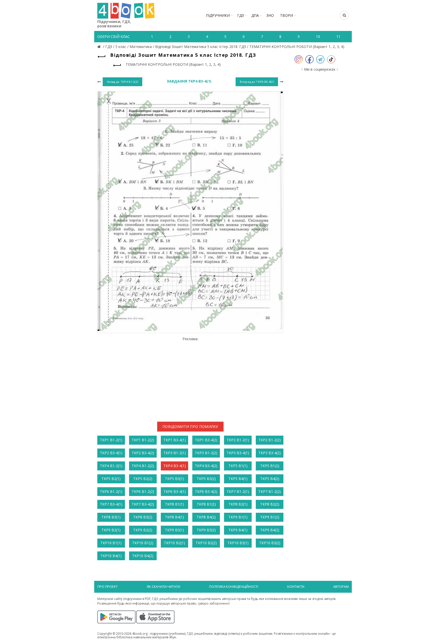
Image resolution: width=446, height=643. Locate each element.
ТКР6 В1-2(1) (111, 491)
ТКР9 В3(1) (174, 529)
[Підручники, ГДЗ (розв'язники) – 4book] (99, 46)
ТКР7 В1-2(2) (269, 491)
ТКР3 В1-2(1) (174, 452)
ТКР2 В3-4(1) (111, 452)
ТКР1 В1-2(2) (143, 439)
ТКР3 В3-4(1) (238, 452)
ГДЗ (240, 15)
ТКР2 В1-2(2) (269, 439)
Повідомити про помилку (190, 426)
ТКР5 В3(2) (206, 478)
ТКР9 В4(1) (238, 529)
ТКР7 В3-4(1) (111, 504)
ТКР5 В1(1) (238, 465)
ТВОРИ (286, 15)
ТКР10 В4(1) (111, 555)
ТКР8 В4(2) (206, 517)
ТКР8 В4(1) (174, 517)
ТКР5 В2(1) (111, 478)
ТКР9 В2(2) (142, 529)
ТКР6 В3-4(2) (206, 491)
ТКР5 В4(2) (269, 478)
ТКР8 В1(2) (206, 504)
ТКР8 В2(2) (269, 504)
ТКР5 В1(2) (269, 465)
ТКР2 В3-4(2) (143, 452)
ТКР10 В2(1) (174, 542)
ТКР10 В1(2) (142, 542)
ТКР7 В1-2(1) (238, 491)
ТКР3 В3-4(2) (269, 452)
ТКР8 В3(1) (111, 517)
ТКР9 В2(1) (111, 529)
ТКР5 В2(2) (142, 478)
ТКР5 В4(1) (238, 478)
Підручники (218, 15)
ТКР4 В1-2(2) (143, 465)
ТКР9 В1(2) (269, 517)
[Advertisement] (190, 377)
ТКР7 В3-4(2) (143, 504)
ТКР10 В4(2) (142, 555)
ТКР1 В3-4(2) (206, 439)
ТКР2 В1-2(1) (238, 439)
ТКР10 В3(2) (269, 542)
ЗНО (270, 15)
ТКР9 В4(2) (269, 529)
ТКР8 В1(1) (174, 504)
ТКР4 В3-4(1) (174, 465)
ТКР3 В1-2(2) (206, 452)
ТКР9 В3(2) (206, 529)
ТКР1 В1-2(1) (111, 439)
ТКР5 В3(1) (174, 478)
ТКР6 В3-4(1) (174, 491)
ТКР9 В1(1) (238, 517)
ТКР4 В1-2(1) (111, 465)
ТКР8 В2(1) (238, 504)
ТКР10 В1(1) (111, 542)
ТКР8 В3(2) (142, 517)
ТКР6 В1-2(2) (143, 491)
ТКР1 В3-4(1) (174, 439)
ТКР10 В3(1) (238, 542)
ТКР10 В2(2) (206, 542)
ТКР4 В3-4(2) (206, 465)
